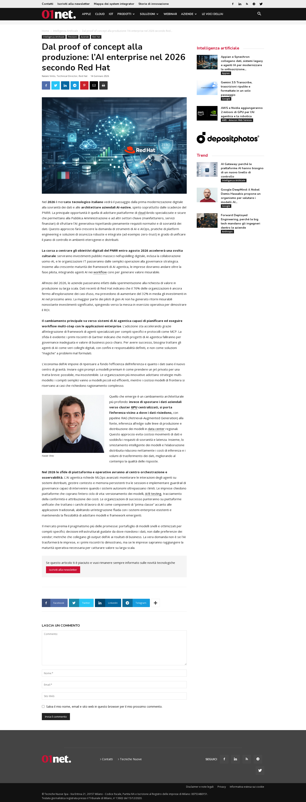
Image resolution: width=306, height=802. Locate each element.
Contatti (47, 4)
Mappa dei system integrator (114, 4)
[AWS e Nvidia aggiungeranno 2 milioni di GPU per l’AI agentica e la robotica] (207, 113)
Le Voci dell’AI (212, 14)
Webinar (170, 14)
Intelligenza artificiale (218, 48)
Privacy (222, 786)
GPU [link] (134, 407)
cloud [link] (142, 213)
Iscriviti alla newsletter (73, 4)
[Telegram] (254, 4)
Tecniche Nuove (131, 759)
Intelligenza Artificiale (65, 31)
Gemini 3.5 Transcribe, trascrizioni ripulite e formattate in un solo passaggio (236, 88)
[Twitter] (261, 4)
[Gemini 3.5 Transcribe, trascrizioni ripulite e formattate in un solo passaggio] (207, 87)
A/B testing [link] (153, 494)
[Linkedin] (240, 4)
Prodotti (124, 14)
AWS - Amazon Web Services (237, 120)
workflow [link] (100, 272)
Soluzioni (147, 14)
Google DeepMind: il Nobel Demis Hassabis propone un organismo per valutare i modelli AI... (241, 196)
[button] (259, 14)
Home (45, 31)
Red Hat (96, 36)
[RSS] (247, 4)
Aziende (187, 14)
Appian (226, 73)
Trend (202, 155)
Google (226, 98)
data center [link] (156, 429)
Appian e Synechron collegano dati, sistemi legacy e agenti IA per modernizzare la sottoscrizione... (242, 63)
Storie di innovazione (153, 4)
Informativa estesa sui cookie (247, 786)
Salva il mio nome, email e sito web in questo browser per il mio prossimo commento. (104, 706)
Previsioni (72, 36)
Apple (86, 14)
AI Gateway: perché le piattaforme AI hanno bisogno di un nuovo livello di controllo (242, 170)
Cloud (100, 14)
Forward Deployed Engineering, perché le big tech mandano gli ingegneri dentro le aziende (240, 221)
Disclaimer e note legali (200, 786)
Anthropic (227, 231)
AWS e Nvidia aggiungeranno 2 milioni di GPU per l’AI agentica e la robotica (242, 112)
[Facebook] (233, 4)
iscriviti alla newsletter (63, 570)
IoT (111, 14)
